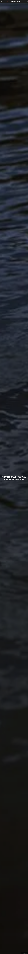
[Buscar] (27, 1)
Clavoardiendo (10, 479)
